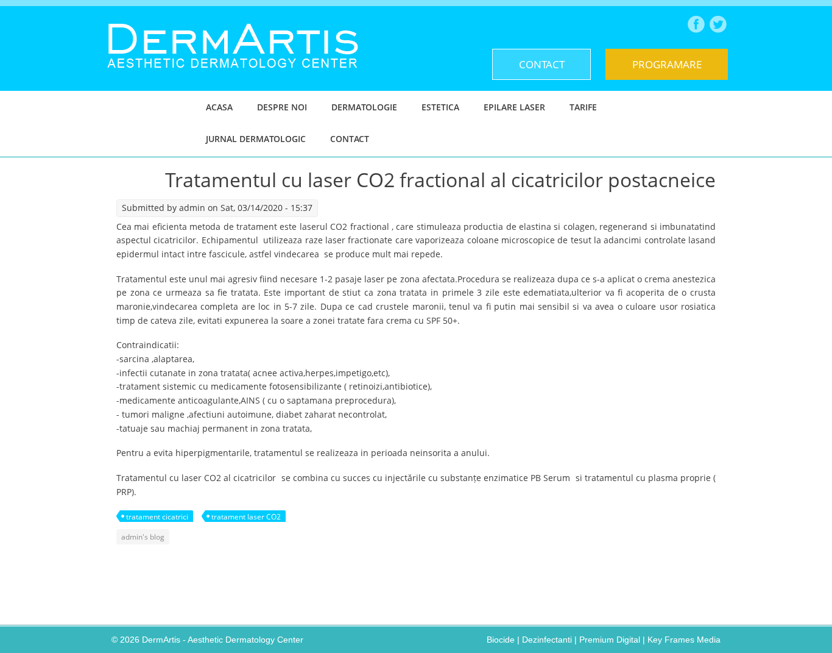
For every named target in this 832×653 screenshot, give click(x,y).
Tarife (583, 107)
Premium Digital (609, 639)
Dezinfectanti (547, 639)
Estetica (440, 107)
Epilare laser (514, 107)
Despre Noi (282, 107)
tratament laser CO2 (246, 517)
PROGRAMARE (667, 64)
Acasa (219, 107)
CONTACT (542, 64)
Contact (349, 139)
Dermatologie (364, 107)
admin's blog (142, 537)
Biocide (501, 639)
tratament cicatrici (157, 517)
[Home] (232, 77)
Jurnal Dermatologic (256, 139)
